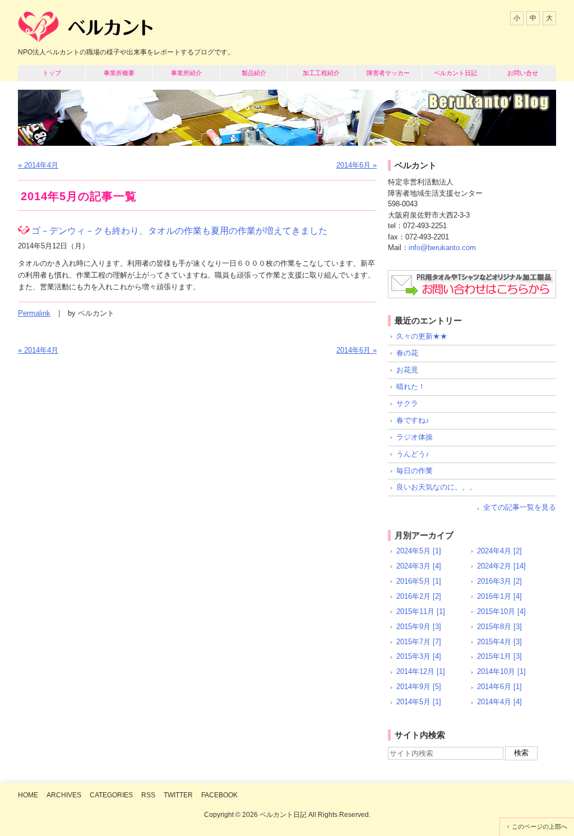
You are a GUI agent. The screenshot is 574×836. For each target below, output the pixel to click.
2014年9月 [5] (418, 686)
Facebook (219, 795)
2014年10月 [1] (501, 671)
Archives (64, 795)
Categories (111, 795)
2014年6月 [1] (499, 686)
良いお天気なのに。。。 (436, 487)
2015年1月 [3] (499, 656)
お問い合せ (522, 73)
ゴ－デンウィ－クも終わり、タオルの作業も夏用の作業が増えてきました (179, 230)
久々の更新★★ (421, 336)
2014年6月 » (356, 165)
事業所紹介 (186, 73)
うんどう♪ (412, 454)
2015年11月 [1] (420, 611)
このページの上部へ (539, 826)
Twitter (178, 795)
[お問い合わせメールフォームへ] (472, 284)
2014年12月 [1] (420, 671)
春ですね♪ (412, 420)
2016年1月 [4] (499, 596)
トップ (52, 73)
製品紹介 (254, 73)
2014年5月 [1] (418, 702)
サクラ (407, 403)
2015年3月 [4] (418, 656)
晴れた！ (410, 386)
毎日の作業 (414, 471)
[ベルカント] (85, 29)
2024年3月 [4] (418, 566)
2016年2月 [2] (418, 596)
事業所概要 (119, 73)
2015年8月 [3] (499, 626)
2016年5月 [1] (418, 581)
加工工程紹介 (321, 73)
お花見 (407, 370)
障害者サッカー (388, 73)
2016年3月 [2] (499, 581)
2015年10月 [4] (501, 611)
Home (28, 795)
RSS (148, 795)
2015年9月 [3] (418, 626)
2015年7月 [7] (418, 642)
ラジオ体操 (414, 437)
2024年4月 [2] (499, 551)
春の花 (407, 353)
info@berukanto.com (442, 247)
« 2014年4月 (38, 165)
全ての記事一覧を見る (519, 507)
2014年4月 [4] (499, 702)
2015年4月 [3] (499, 642)
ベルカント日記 (455, 73)
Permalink (34, 313)
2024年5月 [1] (418, 551)
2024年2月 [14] (501, 566)
